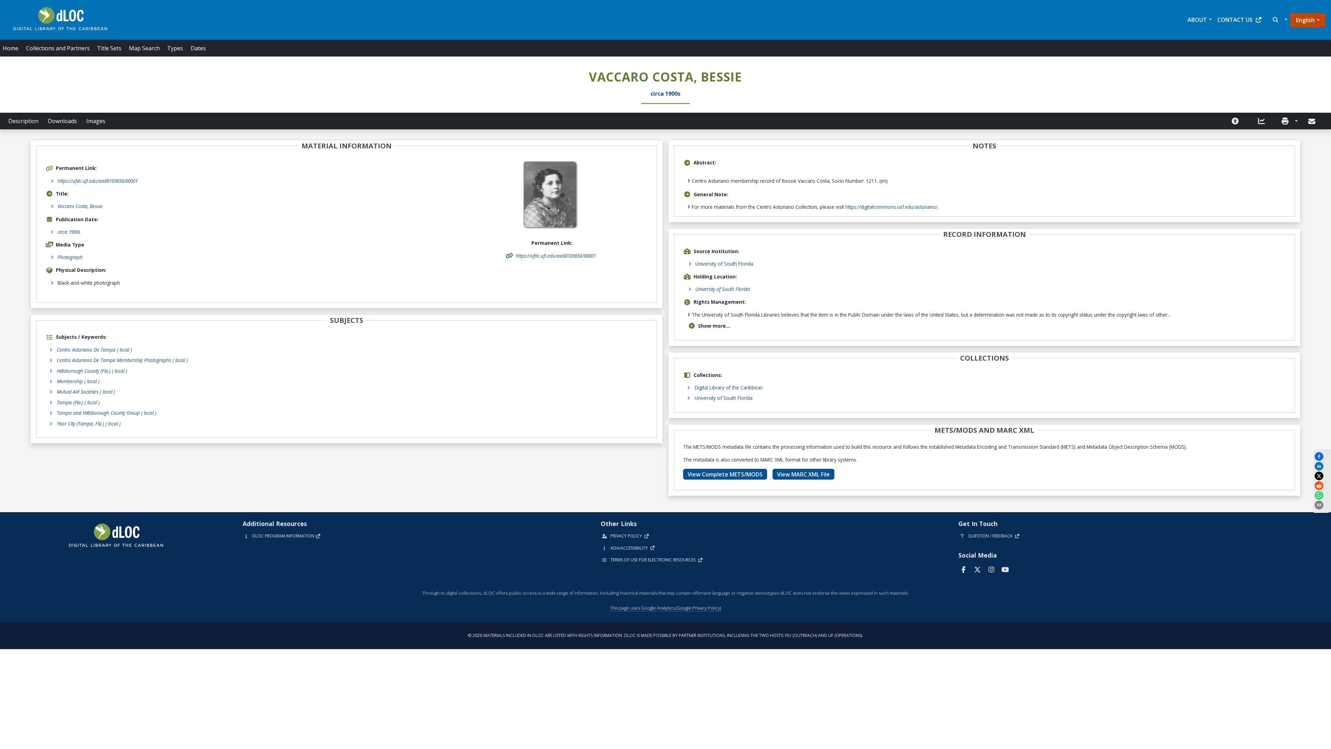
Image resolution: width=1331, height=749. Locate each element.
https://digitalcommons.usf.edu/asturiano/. (892, 207)
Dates (198, 48)
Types (175, 48)
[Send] (1312, 121)
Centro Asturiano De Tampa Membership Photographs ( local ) (122, 360)
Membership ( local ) (78, 381)
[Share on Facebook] (1322, 456)
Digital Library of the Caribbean (729, 387)
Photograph (70, 257)
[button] (1279, 20)
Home (10, 48)
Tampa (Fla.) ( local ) (78, 402)
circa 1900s (69, 232)
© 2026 (665, 635)
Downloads (62, 121)
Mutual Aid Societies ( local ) (86, 391)
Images (95, 121)
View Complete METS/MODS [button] (725, 474)
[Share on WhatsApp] (1322, 495)
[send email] (1322, 505)
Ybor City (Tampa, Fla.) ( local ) (89, 423)
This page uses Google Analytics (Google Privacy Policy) (665, 608)
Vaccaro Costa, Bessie (80, 206)
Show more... (714, 325)
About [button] (1197, 20)
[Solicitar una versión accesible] (1235, 121)
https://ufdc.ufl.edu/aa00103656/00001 (98, 181)
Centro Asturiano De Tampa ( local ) (94, 349)
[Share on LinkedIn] (1322, 466)
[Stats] (1261, 121)
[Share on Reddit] (1322, 485)
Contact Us (1235, 20)
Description (23, 121)
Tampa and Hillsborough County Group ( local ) (106, 413)
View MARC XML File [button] (803, 474)
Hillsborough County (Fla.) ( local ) (92, 371)
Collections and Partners (58, 48)
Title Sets (109, 48)
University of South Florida (724, 263)
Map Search (144, 48)
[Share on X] (1322, 476)
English (1305, 20)
